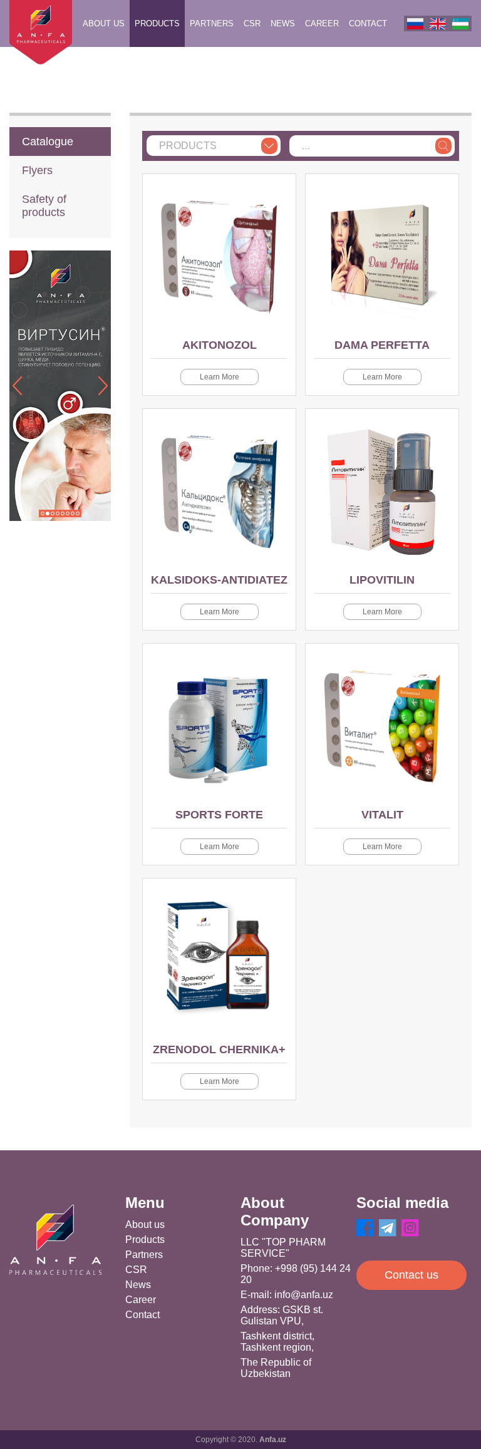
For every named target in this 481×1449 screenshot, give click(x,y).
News (283, 23)
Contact (368, 23)
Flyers (37, 170)
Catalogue (47, 141)
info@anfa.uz (303, 1294)
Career (322, 23)
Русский (415, 23)
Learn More (219, 377)
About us (104, 23)
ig (410, 1228)
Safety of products (44, 206)
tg (387, 1228)
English (438, 23)
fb (365, 1228)
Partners (212, 23)
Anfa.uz (272, 1439)
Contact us (411, 1275)
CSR (252, 23)
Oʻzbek (460, 23)
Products (157, 23)
